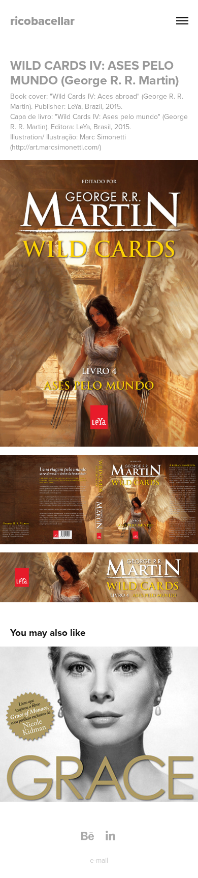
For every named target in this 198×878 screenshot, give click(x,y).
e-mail (99, 860)
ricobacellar (42, 21)
